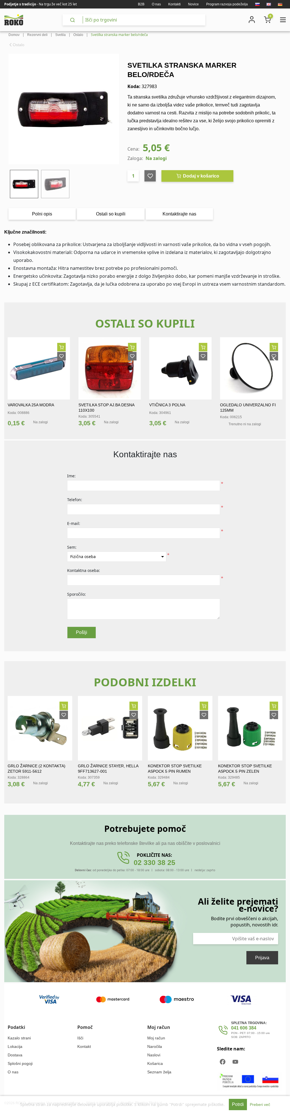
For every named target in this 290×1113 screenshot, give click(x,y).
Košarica (155, 1063)
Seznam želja (159, 1072)
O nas (156, 4)
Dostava (15, 1055)
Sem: (71, 547)
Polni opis (42, 214)
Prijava (262, 957)
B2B (141, 4)
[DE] (280, 4)
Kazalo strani (19, 1038)
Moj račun (156, 1038)
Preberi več (260, 1104)
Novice (193, 4)
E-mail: (73, 523)
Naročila (154, 1046)
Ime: (71, 475)
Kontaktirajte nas (179, 214)
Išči (80, 1038)
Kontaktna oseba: (83, 570)
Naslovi (153, 1055)
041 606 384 (243, 1028)
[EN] (268, 4)
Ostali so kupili (110, 214)
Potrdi (238, 1104)
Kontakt (84, 1046)
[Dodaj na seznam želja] (61, 356)
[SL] (257, 4)
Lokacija (15, 1046)
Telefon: (74, 499)
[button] (14, 364)
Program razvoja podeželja (227, 4)
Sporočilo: (76, 594)
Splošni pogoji (20, 1063)
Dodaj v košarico (200, 176)
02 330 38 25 (154, 862)
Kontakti (174, 4)
